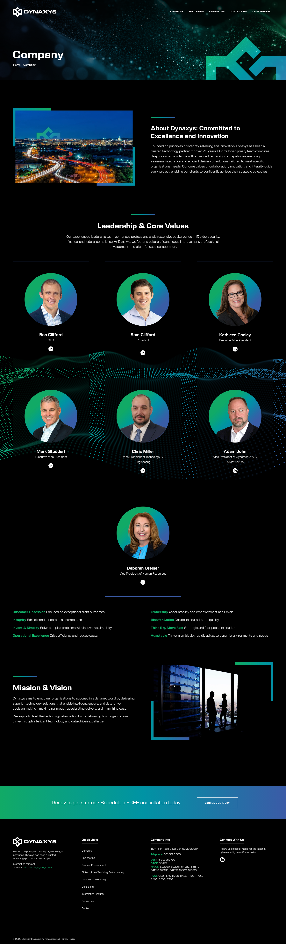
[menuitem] (177, 11)
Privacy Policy (68, 938)
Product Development (94, 865)
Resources (88, 901)
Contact (86, 908)
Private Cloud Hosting (94, 879)
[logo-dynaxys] (34, 11)
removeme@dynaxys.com (38, 867)
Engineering (88, 857)
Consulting (88, 886)
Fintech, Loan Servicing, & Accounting (103, 872)
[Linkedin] (142, 352)
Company (87, 850)
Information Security (93, 893)
